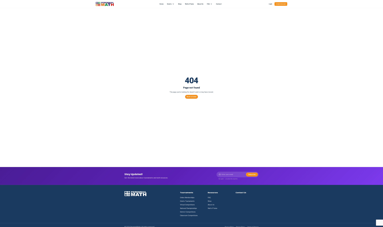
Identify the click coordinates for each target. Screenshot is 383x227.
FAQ (208, 4)
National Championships (188, 208)
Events (169, 4)
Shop (180, 4)
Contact (219, 4)
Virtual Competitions (187, 205)
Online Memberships (187, 198)
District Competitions (187, 212)
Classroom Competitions (189, 215)
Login (270, 4)
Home (161, 4)
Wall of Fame (189, 4)
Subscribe (251, 174)
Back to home (191, 96)
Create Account (281, 4)
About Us (200, 4)
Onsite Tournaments (187, 201)
